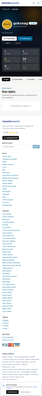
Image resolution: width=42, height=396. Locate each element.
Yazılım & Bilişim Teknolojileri (11, 364)
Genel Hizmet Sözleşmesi (10, 175)
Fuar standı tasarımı (8, 284)
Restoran (24, 364)
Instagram (5, 320)
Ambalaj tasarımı (7, 268)
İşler (7, 79)
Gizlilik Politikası (7, 183)
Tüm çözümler (6, 214)
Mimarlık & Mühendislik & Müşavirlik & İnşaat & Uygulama (20, 369)
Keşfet (4, 162)
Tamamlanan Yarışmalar (9, 159)
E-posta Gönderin (8, 337)
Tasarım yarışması (8, 217)
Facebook (5, 323)
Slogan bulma (6, 252)
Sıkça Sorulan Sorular (9, 186)
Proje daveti (26, 38)
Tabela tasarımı (7, 292)
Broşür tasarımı (7, 295)
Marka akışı (5, 219)
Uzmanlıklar (18, 79)
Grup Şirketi (34, 374)
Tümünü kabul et (12, 392)
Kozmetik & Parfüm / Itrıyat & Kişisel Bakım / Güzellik (18, 362)
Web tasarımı (6, 279)
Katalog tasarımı (7, 298)
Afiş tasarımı (6, 273)
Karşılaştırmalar (7, 205)
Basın (4, 197)
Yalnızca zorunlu (25, 392)
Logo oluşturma (7, 244)
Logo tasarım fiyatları (9, 238)
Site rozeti (5, 202)
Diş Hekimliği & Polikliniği (28, 372)
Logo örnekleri (6, 311)
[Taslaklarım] (33, 3)
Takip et (7, 43)
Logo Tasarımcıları (8, 236)
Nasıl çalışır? (6, 172)
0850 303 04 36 (7, 340)
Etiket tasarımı (6, 271)
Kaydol (36, 146)
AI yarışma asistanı (8, 222)
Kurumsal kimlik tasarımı (9, 257)
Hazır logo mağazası (8, 241)
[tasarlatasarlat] (10, 3)
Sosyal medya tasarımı (9, 276)
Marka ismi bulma (7, 249)
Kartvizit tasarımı (7, 254)
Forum (4, 167)
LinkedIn (4, 328)
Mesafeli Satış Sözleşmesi (10, 178)
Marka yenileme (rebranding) (11, 263)
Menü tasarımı (6, 300)
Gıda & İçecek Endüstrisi (10, 374)
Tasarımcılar (6, 9)
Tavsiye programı (7, 200)
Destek (4, 189)
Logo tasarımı (6, 227)
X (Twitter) (5, 326)
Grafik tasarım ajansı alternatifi (11, 265)
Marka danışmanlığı (8, 260)
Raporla (18, 43)
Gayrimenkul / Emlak (8, 367)
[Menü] (38, 3)
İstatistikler (5, 194)
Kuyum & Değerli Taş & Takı (11, 372)
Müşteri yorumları (7, 164)
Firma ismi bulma (7, 306)
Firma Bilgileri (6, 191)
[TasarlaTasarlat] (11, 121)
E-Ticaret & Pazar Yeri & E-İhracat (13, 359)
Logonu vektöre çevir (9, 246)
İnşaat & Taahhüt (7, 357)
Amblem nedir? (7, 309)
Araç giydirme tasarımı (9, 287)
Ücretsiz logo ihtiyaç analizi (11, 230)
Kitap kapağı (6, 282)
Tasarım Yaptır (6, 156)
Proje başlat (10, 38)
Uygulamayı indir (11, 138)
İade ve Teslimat (7, 181)
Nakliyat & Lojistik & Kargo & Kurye (13, 377)
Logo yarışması (7, 233)
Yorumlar (31, 79)
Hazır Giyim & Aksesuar (9, 379)
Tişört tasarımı (6, 303)
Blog (3, 170)
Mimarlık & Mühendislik (32, 359)
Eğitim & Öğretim (24, 374)
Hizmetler (5, 225)
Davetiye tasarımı (7, 290)
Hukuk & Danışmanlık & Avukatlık (25, 357)
